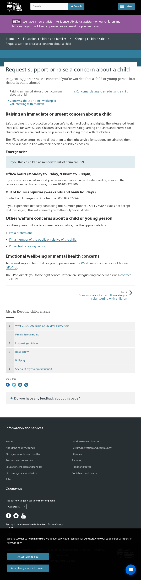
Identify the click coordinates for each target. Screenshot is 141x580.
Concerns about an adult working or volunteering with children (103, 296)
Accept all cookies (28, 556)
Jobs (8, 479)
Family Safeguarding (27, 334)
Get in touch (14, 506)
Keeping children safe (90, 39)
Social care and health (84, 473)
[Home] (14, 7)
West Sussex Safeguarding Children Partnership (42, 326)
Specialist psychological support (33, 369)
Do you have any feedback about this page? (46, 398)
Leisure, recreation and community (92, 447)
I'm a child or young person (27, 246)
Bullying (20, 360)
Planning (77, 460)
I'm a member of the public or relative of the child (43, 239)
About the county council (20, 447)
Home (10, 39)
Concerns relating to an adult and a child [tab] (102, 91)
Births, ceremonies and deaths (23, 454)
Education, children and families (45, 39)
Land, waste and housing (86, 441)
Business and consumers (19, 460)
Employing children (26, 343)
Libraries (77, 454)
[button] (126, 6)
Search (78, 6)
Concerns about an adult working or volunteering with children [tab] (33, 102)
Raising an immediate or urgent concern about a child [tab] (36, 93)
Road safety (22, 351)
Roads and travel (81, 466)
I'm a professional (21, 233)
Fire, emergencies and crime (21, 473)
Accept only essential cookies (27, 568)
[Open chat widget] (131, 570)
